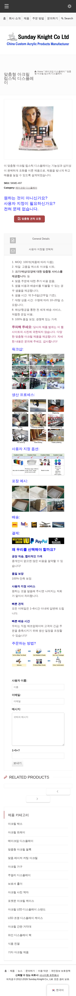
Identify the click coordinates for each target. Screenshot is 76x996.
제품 (26, 18)
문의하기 (52, 18)
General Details (41, 238)
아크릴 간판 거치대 (19, 926)
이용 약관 (43, 971)
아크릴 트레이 (16, 832)
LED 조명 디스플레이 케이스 (25, 918)
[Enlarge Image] (38, 101)
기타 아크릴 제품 (18, 952)
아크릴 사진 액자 (18, 892)
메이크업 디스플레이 (26, 187)
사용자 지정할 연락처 (41, 249)
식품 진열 (14, 943)
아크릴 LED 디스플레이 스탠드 (27, 909)
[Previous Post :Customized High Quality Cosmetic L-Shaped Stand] (58, 792)
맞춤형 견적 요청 (31, 218)
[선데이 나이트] (38, 46)
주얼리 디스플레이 (19, 875)
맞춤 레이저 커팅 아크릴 (23, 858)
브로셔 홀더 (15, 883)
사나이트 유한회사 (49, 975)
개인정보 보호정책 (60, 971)
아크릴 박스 (15, 823)
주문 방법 (38, 18)
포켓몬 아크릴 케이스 (21, 900)
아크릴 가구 (15, 866)
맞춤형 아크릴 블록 (19, 849)
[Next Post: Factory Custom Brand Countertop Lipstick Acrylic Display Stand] (38, 799)
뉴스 (20, 971)
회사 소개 (15, 18)
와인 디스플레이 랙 (19, 935)
